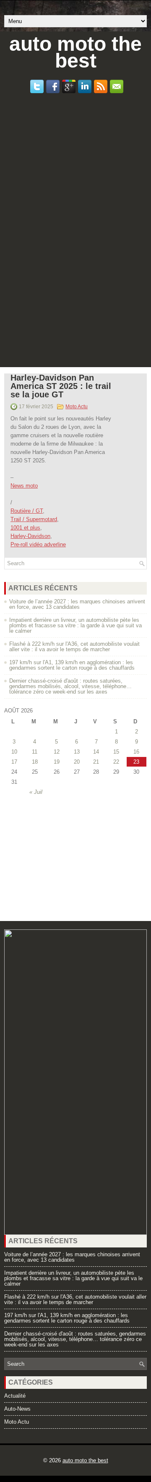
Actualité (15, 1396)
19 (57, 762)
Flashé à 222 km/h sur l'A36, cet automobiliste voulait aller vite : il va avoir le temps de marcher (74, 646)
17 (14, 762)
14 (96, 752)
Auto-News (17, 1409)
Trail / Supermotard (33, 519)
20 (77, 762)
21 (96, 762)
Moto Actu (76, 407)
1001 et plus (25, 527)
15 (116, 752)
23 (136, 762)
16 (136, 752)
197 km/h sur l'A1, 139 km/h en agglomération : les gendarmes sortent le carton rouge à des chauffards (72, 665)
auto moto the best (75, 52)
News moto (24, 486)
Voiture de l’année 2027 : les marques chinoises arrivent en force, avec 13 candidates (77, 604)
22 (116, 762)
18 (35, 762)
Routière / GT (26, 511)
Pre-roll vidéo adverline (38, 544)
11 (34, 752)
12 (57, 752)
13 (77, 752)
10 (14, 752)
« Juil (35, 792)
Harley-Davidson (30, 536)
